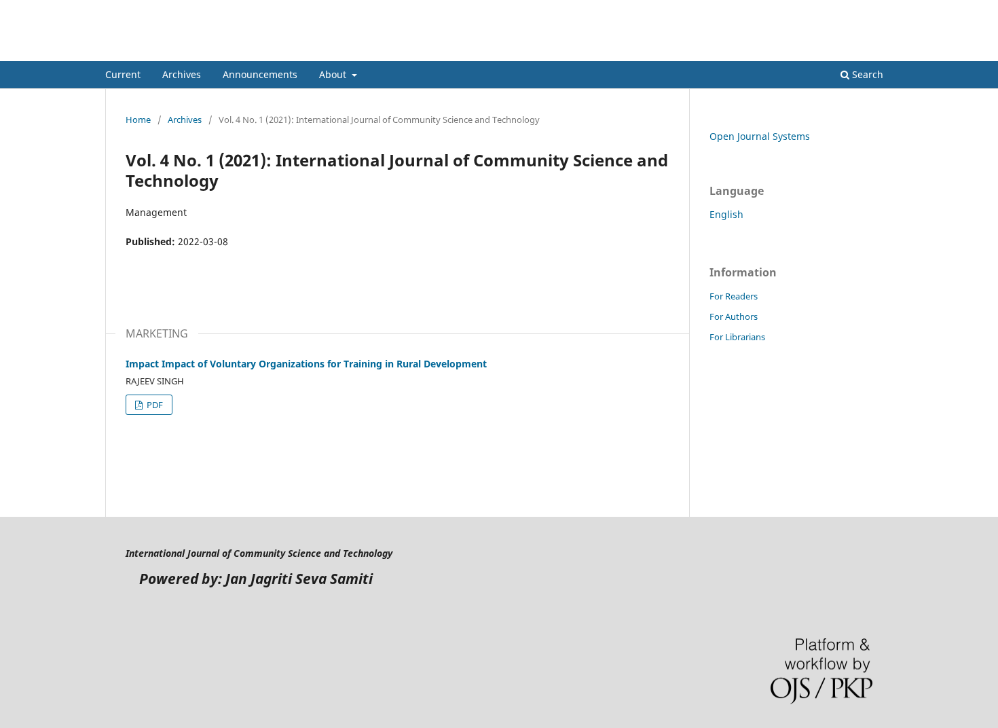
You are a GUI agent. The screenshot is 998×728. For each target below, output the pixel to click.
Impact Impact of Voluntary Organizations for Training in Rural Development (306, 363)
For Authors (733, 316)
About (334, 74)
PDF (154, 405)
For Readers (733, 296)
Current (123, 74)
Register (837, 10)
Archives (181, 74)
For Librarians (737, 337)
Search (866, 74)
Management (160, 50)
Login (881, 10)
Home (138, 119)
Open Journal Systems (759, 136)
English (726, 214)
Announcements (260, 74)
